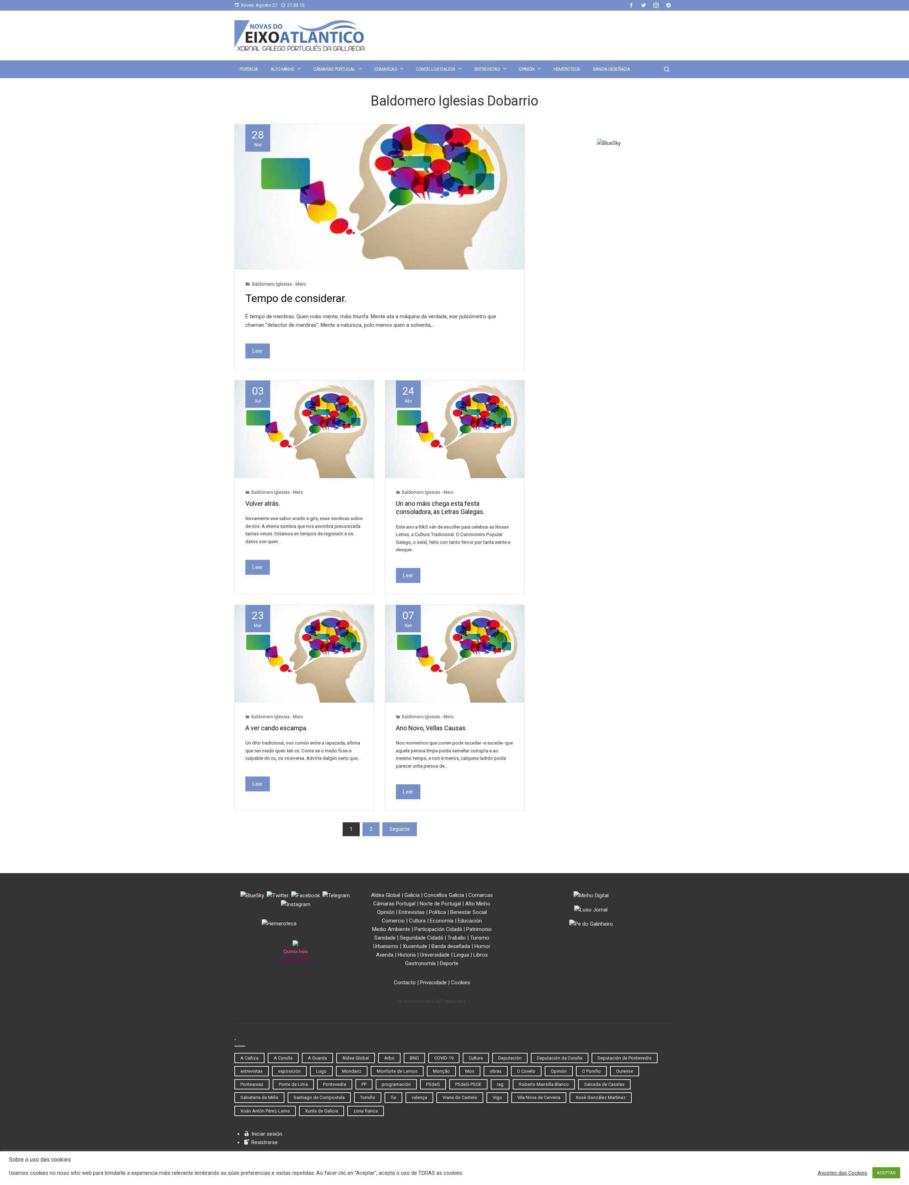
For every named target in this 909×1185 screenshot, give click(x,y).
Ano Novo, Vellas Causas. (431, 728)
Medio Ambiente (391, 929)
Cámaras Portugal (334, 69)
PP (363, 1084)
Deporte (449, 963)
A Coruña (283, 1058)
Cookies (460, 982)
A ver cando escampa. (276, 728)
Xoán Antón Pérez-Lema (265, 1111)
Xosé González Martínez (601, 1097)
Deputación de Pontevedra (625, 1058)
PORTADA (249, 69)
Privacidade (433, 982)
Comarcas (385, 69)
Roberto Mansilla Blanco (544, 1084)
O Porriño (591, 1071)
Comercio (393, 921)
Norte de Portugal (440, 903)
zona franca (365, 1111)
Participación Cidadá (438, 929)
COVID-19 (443, 1058)
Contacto (405, 982)
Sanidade (385, 938)
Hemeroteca (567, 69)
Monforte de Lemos (397, 1071)
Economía (441, 921)
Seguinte (400, 829)
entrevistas (251, 1071)
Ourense (624, 1071)
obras (496, 1071)
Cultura (417, 921)
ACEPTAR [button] (886, 1172)
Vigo (497, 1097)
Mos (469, 1071)
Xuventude (415, 946)
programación (396, 1084)
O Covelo (526, 1071)
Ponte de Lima (293, 1084)
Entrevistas (487, 69)
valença (419, 1097)
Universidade (435, 955)
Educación (470, 921)
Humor (482, 946)
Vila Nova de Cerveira (538, 1097)
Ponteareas (251, 1084)
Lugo (321, 1071)
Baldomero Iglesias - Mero (279, 284)
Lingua (461, 955)
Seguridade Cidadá (421, 938)
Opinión (526, 69)
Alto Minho (282, 69)
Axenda (384, 955)
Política (437, 912)
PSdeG (433, 1084)
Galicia (412, 895)
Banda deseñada (611, 69)
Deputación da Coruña (559, 1058)
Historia (407, 955)
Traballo (456, 938)
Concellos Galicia (435, 69)
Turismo (479, 938)
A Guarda (317, 1058)
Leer (257, 351)
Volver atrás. (262, 503)
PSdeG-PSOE (468, 1084)
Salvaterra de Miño (259, 1097)
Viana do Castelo (459, 1097)
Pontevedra (334, 1084)
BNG (414, 1058)
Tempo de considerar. (296, 298)
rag (500, 1084)
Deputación (510, 1058)
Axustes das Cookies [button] (842, 1173)
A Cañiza (249, 1058)
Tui (393, 1097)
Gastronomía (420, 963)
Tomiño (367, 1097)
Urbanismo (385, 946)
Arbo (389, 1058)
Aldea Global (385, 895)
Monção (441, 1071)
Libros (480, 955)
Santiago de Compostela (319, 1097)
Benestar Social (468, 912)
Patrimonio (479, 929)
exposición (289, 1071)
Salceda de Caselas (604, 1084)
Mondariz (351, 1071)
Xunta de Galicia (321, 1111)
